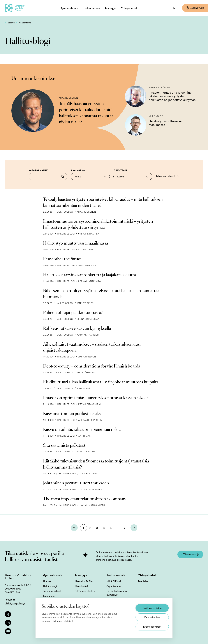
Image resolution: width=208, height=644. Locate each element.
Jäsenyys (110, 8)
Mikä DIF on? (113, 581)
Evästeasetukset (152, 626)
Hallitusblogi (50, 586)
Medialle (143, 581)
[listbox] (90, 176)
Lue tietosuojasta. (122, 559)
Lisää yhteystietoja (15, 603)
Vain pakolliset (152, 617)
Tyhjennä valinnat (165, 175)
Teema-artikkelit (52, 591)
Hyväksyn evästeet (152, 608)
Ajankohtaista (69, 8)
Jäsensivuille (197, 7)
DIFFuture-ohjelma (85, 591)
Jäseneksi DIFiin (84, 581)
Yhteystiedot (129, 8)
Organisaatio (113, 586)
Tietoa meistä (91, 8)
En (173, 8)
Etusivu (11, 22)
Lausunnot (49, 595)
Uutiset (47, 581)
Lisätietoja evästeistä (62, 621)
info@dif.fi (10, 599)
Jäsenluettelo (82, 586)
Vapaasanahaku (39, 170)
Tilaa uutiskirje (191, 554)
